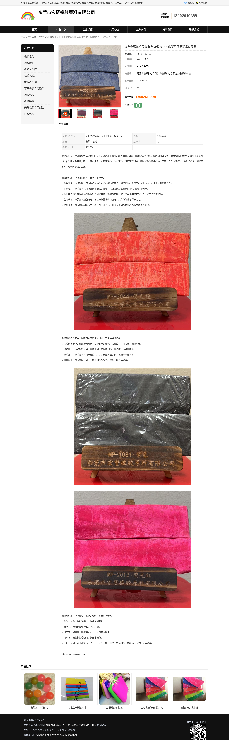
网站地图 (72, 735)
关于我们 (167, 29)
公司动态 (114, 29)
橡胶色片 (29, 95)
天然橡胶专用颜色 (34, 107)
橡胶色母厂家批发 (151, 707)
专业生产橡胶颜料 (39, 707)
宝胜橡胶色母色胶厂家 (114, 707)
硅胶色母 (29, 114)
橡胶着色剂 (30, 82)
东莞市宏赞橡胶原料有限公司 (79, 725)
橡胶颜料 (54, 37)
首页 (34, 29)
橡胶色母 (29, 56)
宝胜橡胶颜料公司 (76, 707)
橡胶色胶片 (30, 75)
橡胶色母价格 (188, 707)
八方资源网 (41, 735)
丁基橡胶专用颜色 (34, 88)
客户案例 (141, 29)
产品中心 (61, 29)
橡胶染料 (29, 101)
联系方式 (194, 29)
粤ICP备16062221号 (55, 725)
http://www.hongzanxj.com (73, 654)
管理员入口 (62, 735)
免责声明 (51, 735)
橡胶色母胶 (30, 69)
